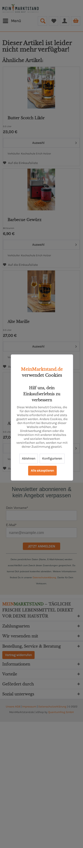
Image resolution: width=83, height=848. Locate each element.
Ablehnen (28, 458)
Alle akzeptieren (42, 470)
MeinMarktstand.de (42, 369)
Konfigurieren (52, 458)
